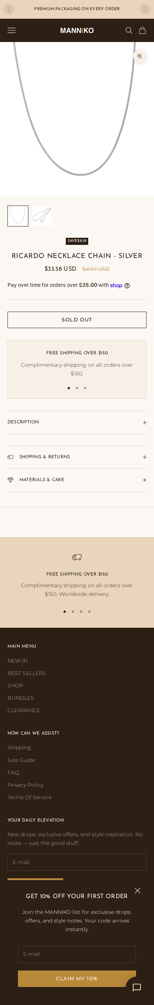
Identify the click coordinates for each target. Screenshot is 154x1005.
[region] (77, 576)
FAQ (13, 772)
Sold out (77, 319)
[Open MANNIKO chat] (137, 987)
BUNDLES (20, 697)
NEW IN (17, 660)
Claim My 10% (77, 978)
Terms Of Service (29, 797)
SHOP (15, 685)
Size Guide (21, 760)
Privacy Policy (25, 785)
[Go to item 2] (41, 216)
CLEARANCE (23, 710)
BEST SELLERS (26, 673)
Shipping (19, 747)
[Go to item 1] (17, 216)
